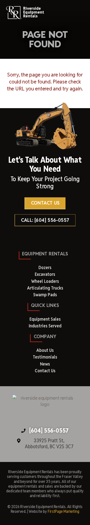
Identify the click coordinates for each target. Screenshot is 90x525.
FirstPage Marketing (63, 511)
